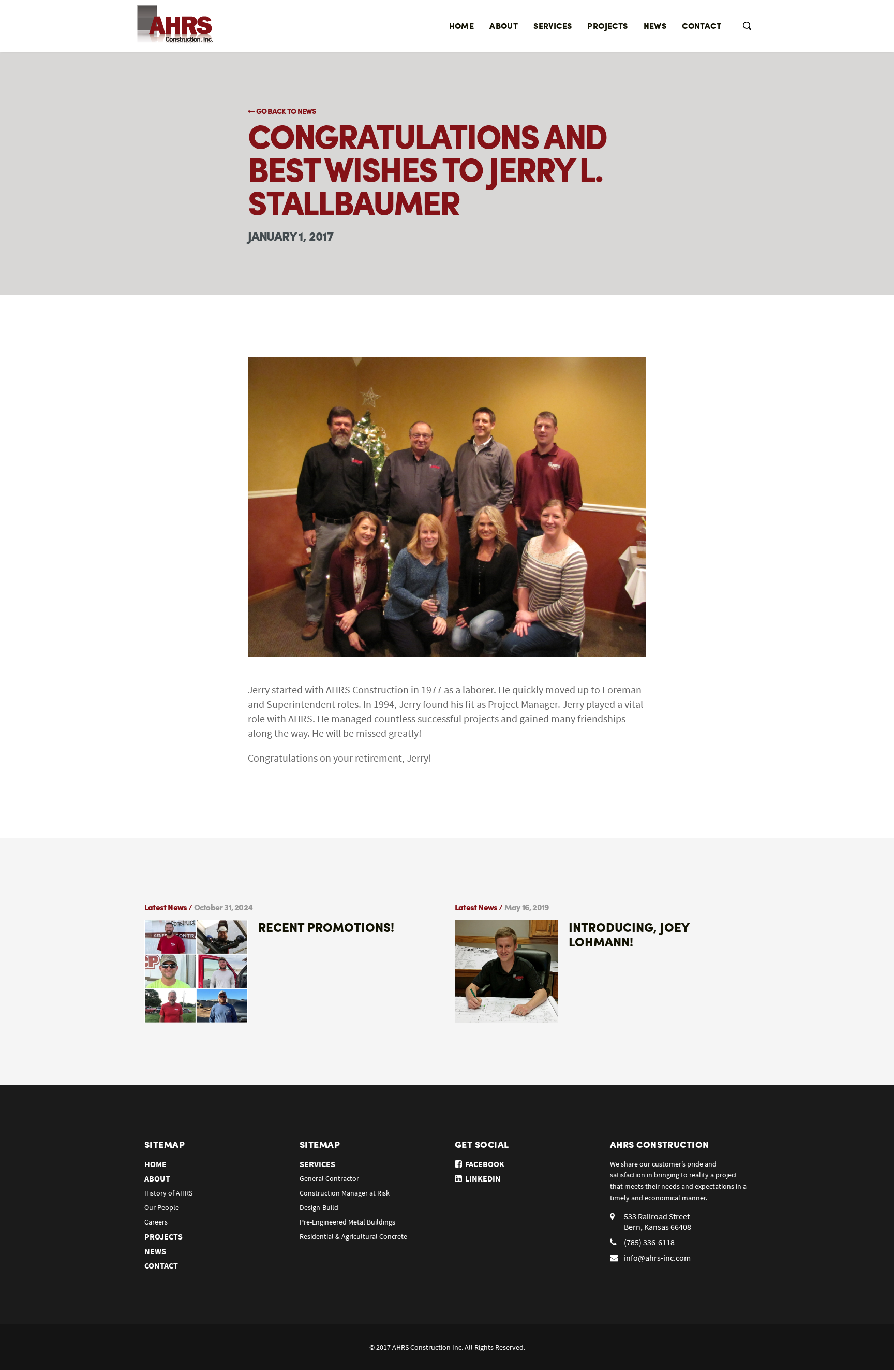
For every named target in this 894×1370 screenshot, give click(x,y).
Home (461, 26)
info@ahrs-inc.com (657, 1257)
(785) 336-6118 (649, 1242)
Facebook (483, 1164)
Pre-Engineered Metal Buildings (347, 1222)
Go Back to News (285, 111)
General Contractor (329, 1178)
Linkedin (481, 1178)
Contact (701, 26)
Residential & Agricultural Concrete (353, 1236)
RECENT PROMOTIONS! (326, 927)
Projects (607, 26)
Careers (156, 1222)
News (655, 26)
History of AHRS (168, 1193)
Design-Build (319, 1207)
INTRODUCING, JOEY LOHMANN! (629, 934)
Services (552, 26)
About (503, 26)
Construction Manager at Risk (345, 1193)
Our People (161, 1207)
